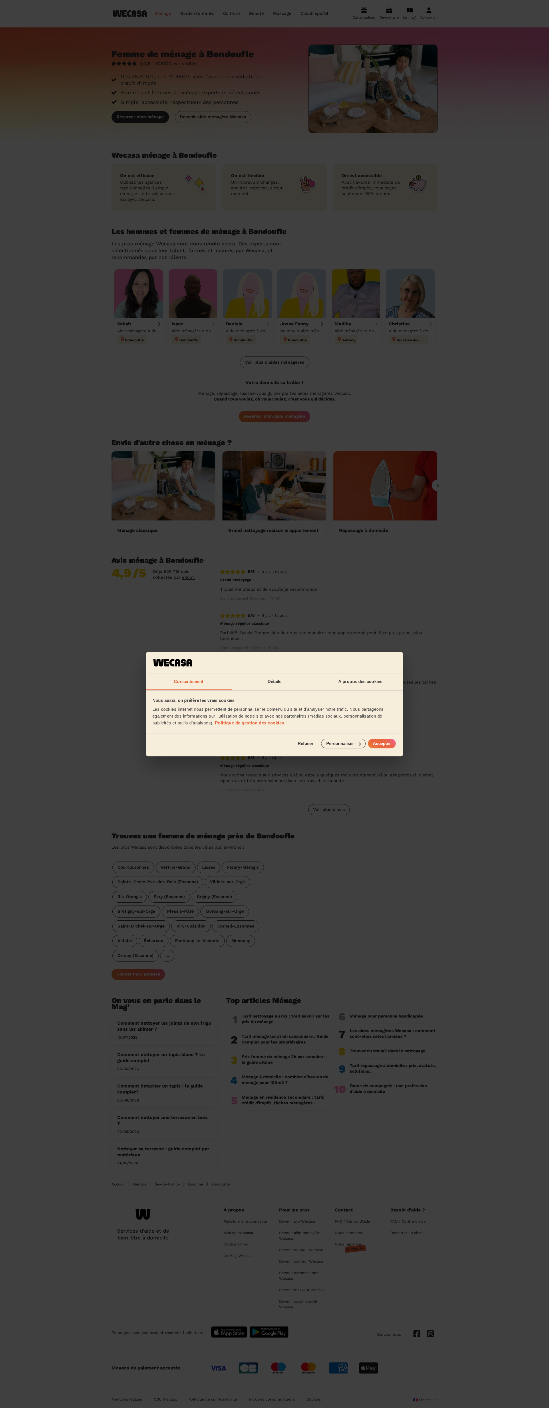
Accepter (382, 743)
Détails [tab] (275, 681)
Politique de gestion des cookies (249, 723)
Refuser (305, 743)
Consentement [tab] (188, 681)
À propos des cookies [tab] (360, 681)
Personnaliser (340, 743)
